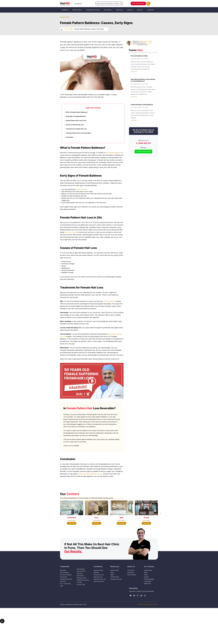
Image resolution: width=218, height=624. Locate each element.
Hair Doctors (108, 10)
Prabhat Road (148, 570)
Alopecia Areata (98, 570)
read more (134, 71)
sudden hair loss (81, 189)
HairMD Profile (114, 577)
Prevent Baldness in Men (139, 56)
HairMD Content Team (145, 41)
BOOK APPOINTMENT (138, 3)
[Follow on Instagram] (134, 595)
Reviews (129, 10)
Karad (145, 575)
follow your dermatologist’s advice (90, 474)
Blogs (112, 572)
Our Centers (78, 3)
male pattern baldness (113, 152)
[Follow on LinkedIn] (141, 595)
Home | (67, 29)
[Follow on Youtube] (130, 595)
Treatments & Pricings (92, 10)
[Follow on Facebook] (137, 595)
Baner (146, 572)
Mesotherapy (81, 569)
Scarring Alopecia (99, 581)
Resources (119, 10)
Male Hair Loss (98, 577)
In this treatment (109, 301)
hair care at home (71, 232)
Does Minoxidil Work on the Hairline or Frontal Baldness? (143, 80)
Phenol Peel (80, 575)
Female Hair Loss (99, 575)
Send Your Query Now (144, 151)
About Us (140, 10)
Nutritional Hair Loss (100, 579)
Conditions (64, 10)
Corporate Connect (116, 579)
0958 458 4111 (144, 143)
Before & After (77, 10)
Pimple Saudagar (149, 579)
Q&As (112, 575)
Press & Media (131, 575)
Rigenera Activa (81, 578)
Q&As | (72, 29)
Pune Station (147, 581)
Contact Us (150, 10)
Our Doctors (130, 570)
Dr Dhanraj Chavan (136, 58)
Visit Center (72, 523)
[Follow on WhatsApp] (144, 595)
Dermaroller (63, 577)
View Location (71, 520)
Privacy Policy (141, 604)
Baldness (96, 572)
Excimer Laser (81, 584)
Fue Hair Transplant (66, 575)
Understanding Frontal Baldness (142, 104)
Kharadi (146, 577)
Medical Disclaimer (152, 604)
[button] (57, 513)
